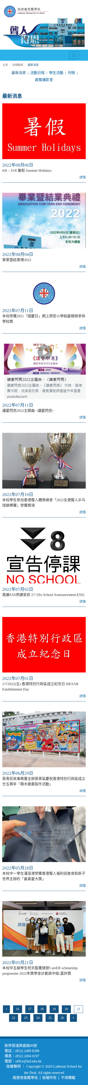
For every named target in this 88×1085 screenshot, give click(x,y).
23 (25, 1018)
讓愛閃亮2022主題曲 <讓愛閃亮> (28, 411)
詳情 (82, 177)
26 (62, 1018)
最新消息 (19, 73)
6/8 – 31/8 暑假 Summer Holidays (26, 170)
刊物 (71, 73)
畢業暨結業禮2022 (16, 260)
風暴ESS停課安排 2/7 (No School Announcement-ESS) (43, 595)
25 (50, 1018)
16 (17, 1009)
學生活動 (56, 73)
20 (66, 1009)
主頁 (5, 65)
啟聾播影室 (44, 80)
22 (13, 1018)
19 (54, 1009)
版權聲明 (13, 1066)
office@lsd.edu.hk (28, 1061)
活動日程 (37, 73)
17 (29, 1009)
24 (37, 1018)
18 (42, 1009)
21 (78, 1009)
